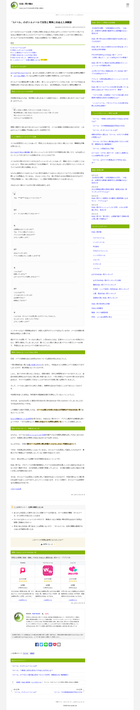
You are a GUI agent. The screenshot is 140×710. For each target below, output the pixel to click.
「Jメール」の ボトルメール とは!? (24, 666)
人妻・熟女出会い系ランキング (104, 293)
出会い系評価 (96, 232)
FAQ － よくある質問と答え (102, 317)
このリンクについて (79, 494)
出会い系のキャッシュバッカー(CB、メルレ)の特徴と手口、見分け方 (110, 207)
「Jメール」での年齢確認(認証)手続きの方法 (67, 692)
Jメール (13, 73)
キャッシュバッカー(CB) (37, 435)
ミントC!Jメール (99, 255)
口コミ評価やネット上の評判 (21, 419)
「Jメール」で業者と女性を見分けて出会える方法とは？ (32, 670)
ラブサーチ (97, 264)
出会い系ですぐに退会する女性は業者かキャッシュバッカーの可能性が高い (110, 64)
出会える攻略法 (97, 308)
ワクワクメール (99, 238)
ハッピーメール (99, 242)
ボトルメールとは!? (19, 48)
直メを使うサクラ (35, 365)
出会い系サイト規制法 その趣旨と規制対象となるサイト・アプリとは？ (110, 198)
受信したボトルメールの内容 (22, 50)
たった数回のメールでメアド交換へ (24, 52)
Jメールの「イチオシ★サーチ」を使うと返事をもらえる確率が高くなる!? (110, 154)
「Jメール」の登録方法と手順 (103, 148)
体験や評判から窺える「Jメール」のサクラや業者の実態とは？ (110, 136)
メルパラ (96, 260)
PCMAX (96, 246)
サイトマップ (67, 702)
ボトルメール (23, 73)
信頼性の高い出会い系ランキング (105, 298)
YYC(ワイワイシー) (100, 251)
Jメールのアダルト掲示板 (20, 152)
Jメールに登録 (19, 76)
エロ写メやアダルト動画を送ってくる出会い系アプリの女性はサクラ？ (110, 72)
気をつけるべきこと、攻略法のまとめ (25, 57)
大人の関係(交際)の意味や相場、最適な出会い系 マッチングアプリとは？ (109, 189)
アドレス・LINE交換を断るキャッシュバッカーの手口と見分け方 (110, 80)
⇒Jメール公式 (16, 489)
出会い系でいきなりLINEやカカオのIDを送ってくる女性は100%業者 (110, 48)
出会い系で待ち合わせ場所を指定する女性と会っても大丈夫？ (110, 40)
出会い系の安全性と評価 (101, 304)
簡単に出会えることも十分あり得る (24, 55)
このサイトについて (78, 702)
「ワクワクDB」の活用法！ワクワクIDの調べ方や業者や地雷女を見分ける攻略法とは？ (110, 96)
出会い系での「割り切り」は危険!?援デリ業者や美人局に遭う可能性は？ (110, 216)
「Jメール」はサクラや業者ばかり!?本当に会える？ (109, 161)
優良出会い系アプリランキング (104, 285)
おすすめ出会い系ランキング (102, 274)
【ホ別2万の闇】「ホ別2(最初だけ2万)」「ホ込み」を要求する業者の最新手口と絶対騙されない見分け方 (110, 30)
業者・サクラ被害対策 (100, 312)
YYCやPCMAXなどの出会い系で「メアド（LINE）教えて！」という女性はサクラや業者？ (110, 56)
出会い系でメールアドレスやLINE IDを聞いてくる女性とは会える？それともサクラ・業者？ (110, 88)
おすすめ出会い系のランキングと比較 (107, 280)
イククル (96, 268)
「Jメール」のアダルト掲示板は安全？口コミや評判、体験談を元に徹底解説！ (40, 675)
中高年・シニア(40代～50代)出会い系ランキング (111, 289)
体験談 (32, 653)
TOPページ (59, 702)
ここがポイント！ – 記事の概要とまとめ (26, 60)
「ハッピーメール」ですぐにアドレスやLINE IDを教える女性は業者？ (110, 104)
